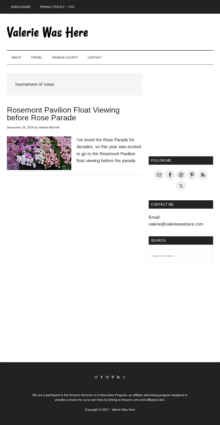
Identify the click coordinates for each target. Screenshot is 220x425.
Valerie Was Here (48, 32)
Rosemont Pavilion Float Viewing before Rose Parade (63, 113)
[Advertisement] (181, 114)
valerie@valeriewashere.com (176, 224)
